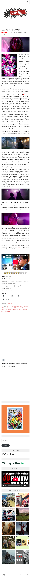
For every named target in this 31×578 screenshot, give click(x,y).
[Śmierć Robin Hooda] (8, 557)
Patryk (10, 32)
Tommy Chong (8, 311)
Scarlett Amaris (18, 309)
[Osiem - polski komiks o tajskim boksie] (22, 500)
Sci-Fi (24, 309)
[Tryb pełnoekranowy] (27, 485)
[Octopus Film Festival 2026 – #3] (22, 543)
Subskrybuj (5, 445)
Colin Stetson (20, 306)
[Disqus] (15, 338)
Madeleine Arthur (24, 307)
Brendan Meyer (13, 306)
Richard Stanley (11, 309)
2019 (8, 306)
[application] (15, 479)
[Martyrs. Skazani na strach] (22, 528)
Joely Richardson (15, 307)
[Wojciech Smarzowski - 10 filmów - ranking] (22, 557)
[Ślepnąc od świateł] (8, 528)
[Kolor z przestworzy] (15, 44)
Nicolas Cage (4, 309)
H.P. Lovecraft (5, 307)
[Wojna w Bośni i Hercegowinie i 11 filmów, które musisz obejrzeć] (8, 514)
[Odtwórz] (3, 485)
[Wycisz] (25, 485)
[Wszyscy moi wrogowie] (8, 543)
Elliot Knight (26, 306)
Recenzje (4, 32)
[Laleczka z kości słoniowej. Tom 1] (8, 500)
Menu (4, 2)
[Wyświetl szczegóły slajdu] (15, 419)
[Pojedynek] (22, 514)
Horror (9, 307)
